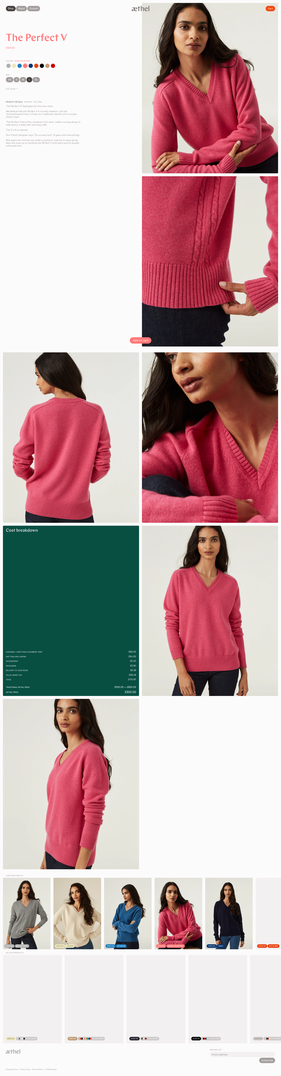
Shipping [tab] (28, 102)
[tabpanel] (44, 126)
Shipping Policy (12, 1069)
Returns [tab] (38, 102)
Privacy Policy (25, 1069)
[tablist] (44, 102)
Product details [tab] (14, 102)
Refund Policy (37, 1069)
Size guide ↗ (12, 89)
